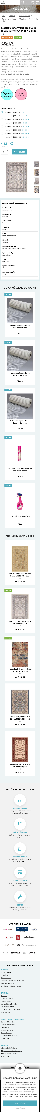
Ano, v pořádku (20, 1103)
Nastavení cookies (20, 1108)
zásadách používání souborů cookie (26, 1096)
